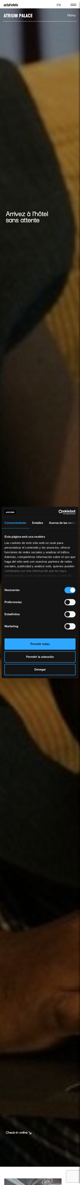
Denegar (40, 669)
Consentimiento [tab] (15, 522)
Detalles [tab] (37, 522)
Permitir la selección (40, 656)
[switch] (70, 602)
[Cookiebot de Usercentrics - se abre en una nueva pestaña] (59, 512)
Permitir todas (40, 644)
